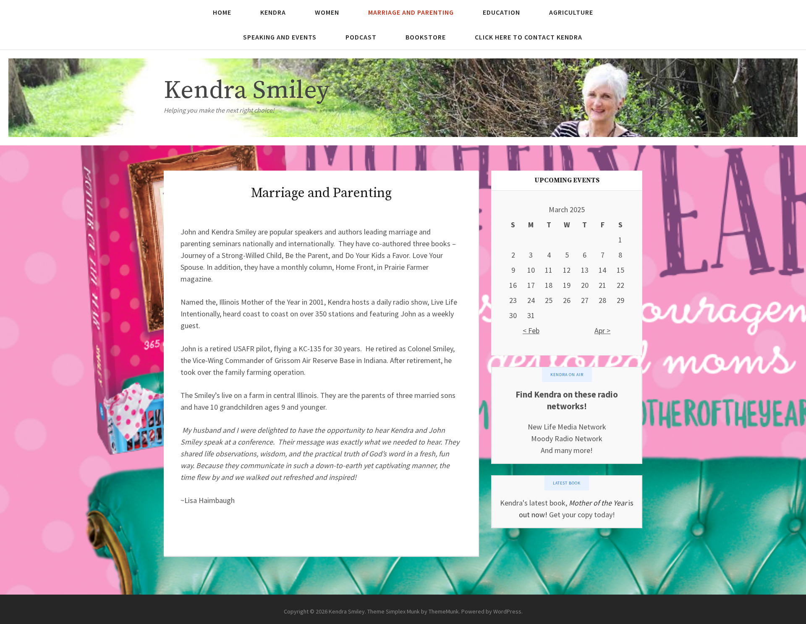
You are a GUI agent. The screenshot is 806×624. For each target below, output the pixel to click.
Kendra (273, 12)
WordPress (507, 611)
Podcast (361, 37)
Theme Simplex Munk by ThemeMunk (413, 611)
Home (222, 12)
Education (501, 12)
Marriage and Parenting (411, 12)
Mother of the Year (598, 503)
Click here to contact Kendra (528, 37)
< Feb (531, 330)
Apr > (602, 330)
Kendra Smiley (247, 90)
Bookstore (426, 37)
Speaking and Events (280, 37)
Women (327, 12)
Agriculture (571, 12)
